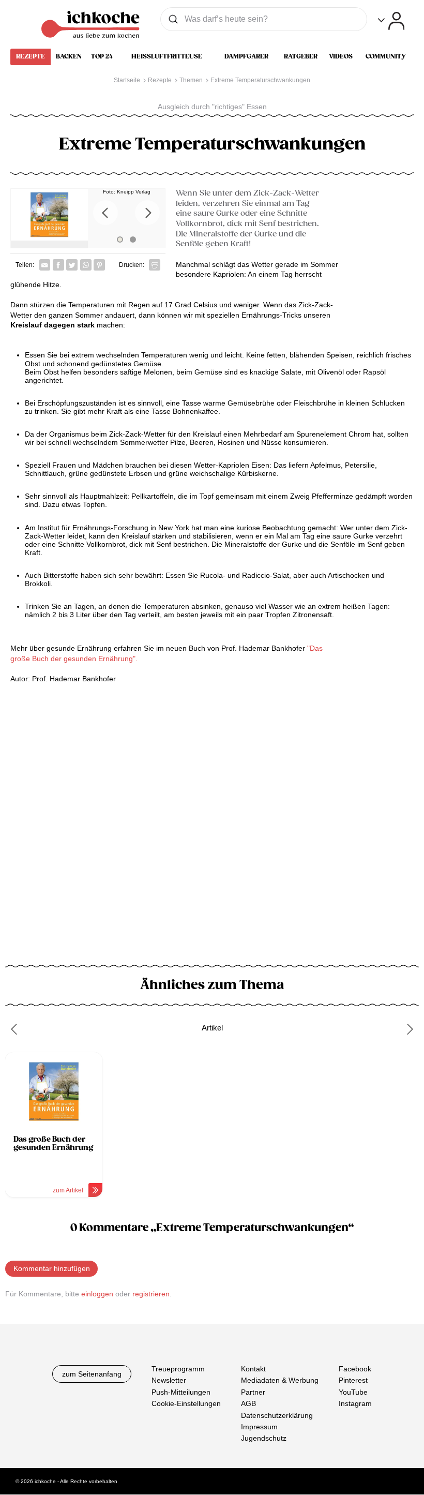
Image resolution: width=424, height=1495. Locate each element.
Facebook (355, 1369)
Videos (341, 56)
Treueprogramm (178, 1369)
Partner (253, 1392)
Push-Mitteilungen (181, 1392)
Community (386, 56)
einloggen (97, 1294)
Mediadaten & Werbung (280, 1381)
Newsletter (169, 1381)
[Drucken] (154, 265)
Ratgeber (300, 56)
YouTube (353, 1392)
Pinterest (353, 1381)
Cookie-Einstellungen (186, 1403)
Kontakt (253, 1369)
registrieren (151, 1294)
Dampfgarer (246, 56)
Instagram (355, 1403)
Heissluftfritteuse (166, 56)
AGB (248, 1403)
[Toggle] (391, 21)
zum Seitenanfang (92, 1374)
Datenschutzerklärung (277, 1415)
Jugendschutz (263, 1438)
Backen (69, 56)
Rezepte (30, 56)
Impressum (259, 1427)
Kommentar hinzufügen (51, 1268)
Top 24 (102, 56)
